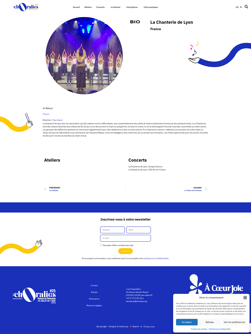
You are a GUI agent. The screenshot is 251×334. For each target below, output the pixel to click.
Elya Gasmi (58, 120)
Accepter (187, 322)
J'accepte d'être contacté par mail (118, 245)
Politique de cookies (199, 329)
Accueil (76, 7)
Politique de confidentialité (219, 329)
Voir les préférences (234, 322)
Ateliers (88, 7)
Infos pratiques (151, 7)
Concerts (100, 7)
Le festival (115, 7)
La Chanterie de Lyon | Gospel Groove (145, 166)
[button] (245, 297)
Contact (94, 285)
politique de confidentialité (156, 258)
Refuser (210, 322)
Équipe (94, 292)
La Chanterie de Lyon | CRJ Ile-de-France (147, 169)
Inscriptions (132, 7)
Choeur (46, 114)
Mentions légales (94, 305)
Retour (49, 108)
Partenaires (94, 298)
